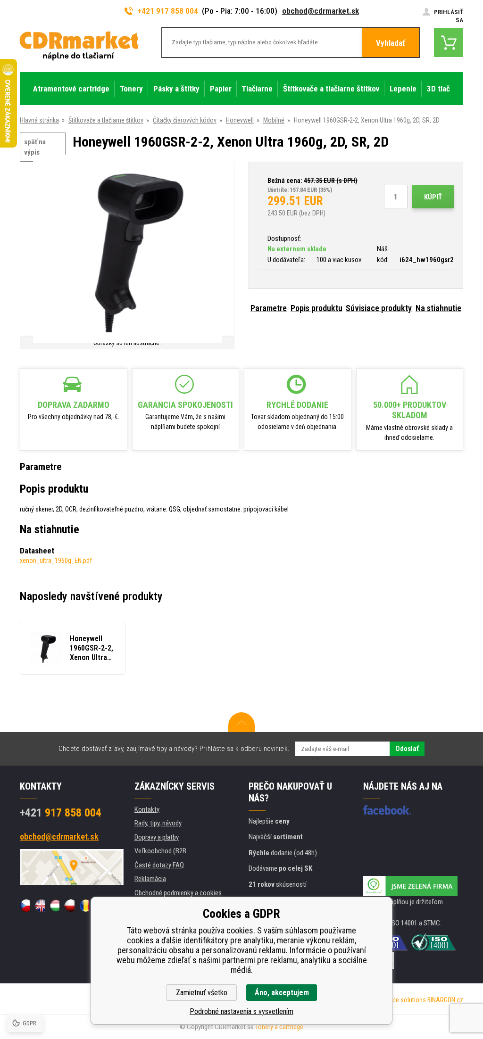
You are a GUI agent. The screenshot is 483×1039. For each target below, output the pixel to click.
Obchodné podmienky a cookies (178, 893)
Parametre (268, 308)
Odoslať (407, 748)
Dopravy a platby (156, 837)
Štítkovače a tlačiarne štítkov (105, 120)
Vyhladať (390, 43)
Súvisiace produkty (379, 308)
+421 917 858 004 (168, 11)
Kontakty (146, 809)
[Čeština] (25, 905)
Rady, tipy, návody (158, 823)
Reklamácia (150, 878)
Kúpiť (433, 197)
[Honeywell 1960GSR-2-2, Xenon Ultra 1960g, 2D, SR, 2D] (127, 250)
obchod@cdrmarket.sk (320, 11)
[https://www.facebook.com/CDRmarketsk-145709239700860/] (387, 810)
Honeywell (240, 120)
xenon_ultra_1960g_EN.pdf (56, 560)
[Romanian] (84, 905)
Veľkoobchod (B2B (160, 851)
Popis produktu (316, 308)
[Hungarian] (54, 905)
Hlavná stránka (39, 120)
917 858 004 (60, 812)
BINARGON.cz (445, 1000)
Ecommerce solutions (396, 1000)
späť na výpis (35, 147)
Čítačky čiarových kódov (185, 120)
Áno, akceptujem (282, 992)
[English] (39, 905)
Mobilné (273, 120)
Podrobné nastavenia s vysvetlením (241, 1011)
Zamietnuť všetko (201, 992)
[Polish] (69, 905)
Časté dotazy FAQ (159, 865)
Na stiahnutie (438, 308)
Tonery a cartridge (279, 1027)
